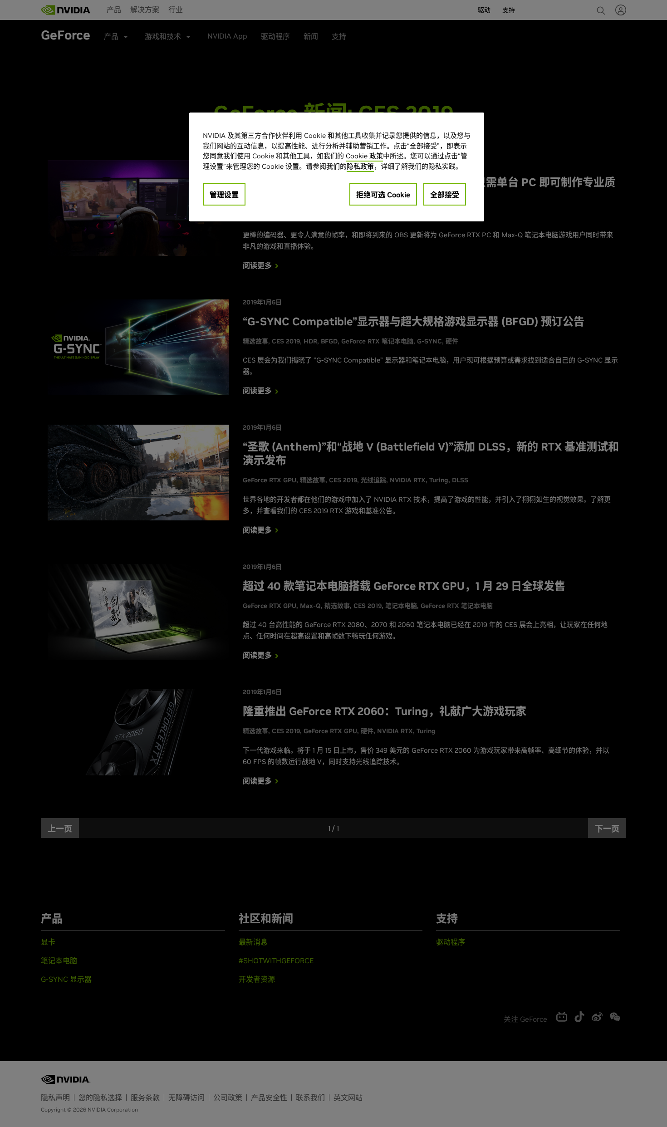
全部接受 (444, 194)
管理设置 (224, 194)
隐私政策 (360, 166)
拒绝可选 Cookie (383, 194)
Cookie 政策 (364, 156)
